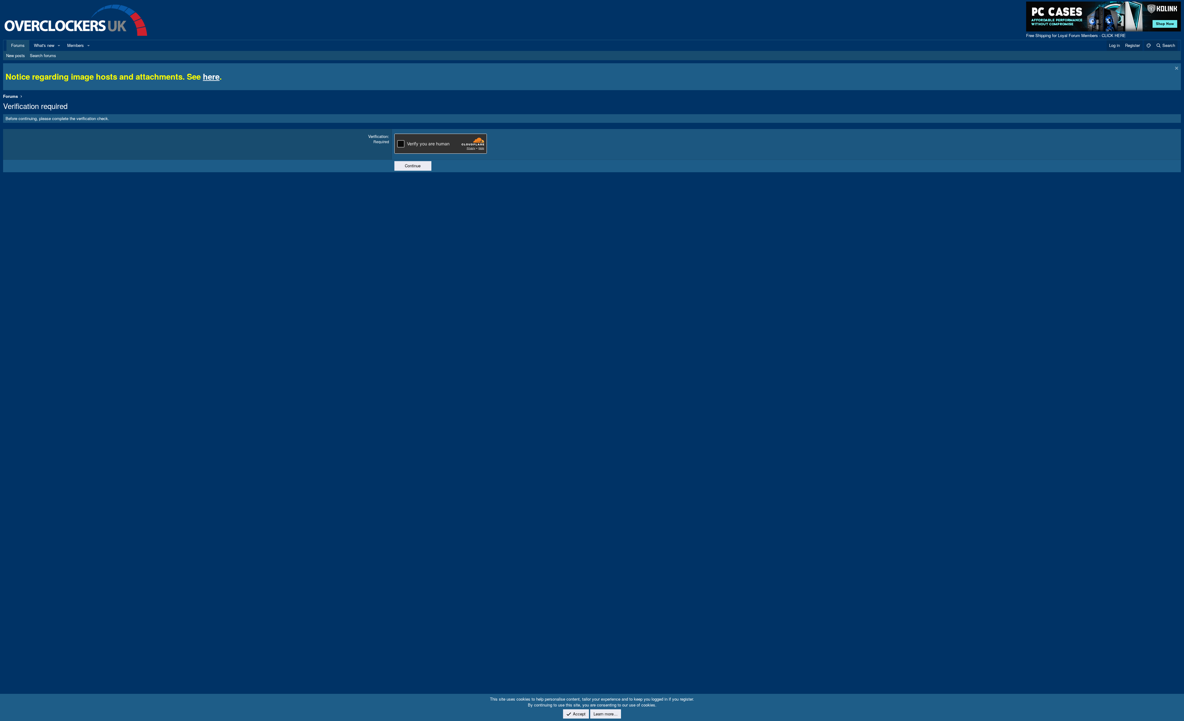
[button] (59, 45)
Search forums (43, 55)
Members (75, 45)
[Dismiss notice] (1175, 69)
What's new (44, 45)
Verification (378, 136)
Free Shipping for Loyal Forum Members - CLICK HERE (1076, 35)
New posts (15, 55)
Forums (18, 45)
